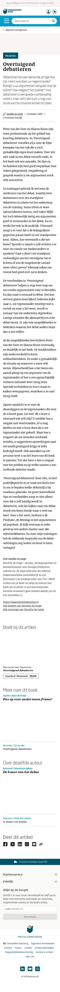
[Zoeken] (53, 21)
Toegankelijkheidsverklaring (19, 952)
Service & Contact (44, 952)
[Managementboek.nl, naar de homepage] (12, 13)
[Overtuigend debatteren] (14, 647)
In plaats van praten (15, 821)
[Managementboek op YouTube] (30, 969)
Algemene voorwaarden (42, 943)
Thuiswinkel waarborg (17, 943)
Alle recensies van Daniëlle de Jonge (23, 609)
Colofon (8, 948)
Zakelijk (8, 881)
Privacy (18, 948)
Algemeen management (16, 30)
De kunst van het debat (21, 772)
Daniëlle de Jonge (15, 114)
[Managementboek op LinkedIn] (22, 969)
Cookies (28, 948)
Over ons (30, 956)
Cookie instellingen (44, 948)
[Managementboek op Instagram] (37, 969)
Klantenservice (12, 874)
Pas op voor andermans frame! (27, 699)
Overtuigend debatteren (18, 670)
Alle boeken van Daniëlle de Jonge (22, 605)
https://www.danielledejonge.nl (21, 602)
